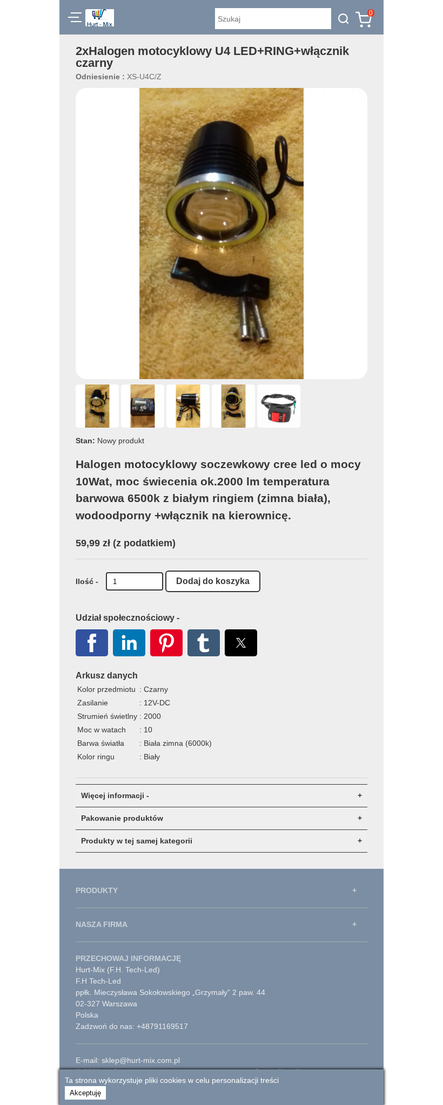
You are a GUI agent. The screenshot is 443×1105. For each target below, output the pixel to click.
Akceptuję (85, 1093)
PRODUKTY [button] (97, 890)
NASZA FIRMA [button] (101, 924)
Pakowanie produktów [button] (122, 818)
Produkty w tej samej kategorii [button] (136, 840)
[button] (75, 19)
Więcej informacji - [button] (115, 795)
